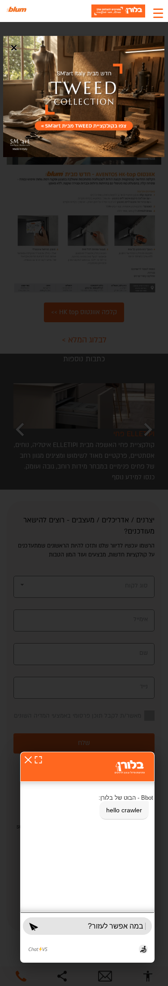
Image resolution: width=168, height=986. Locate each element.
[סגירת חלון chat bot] (28, 759)
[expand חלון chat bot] (38, 759)
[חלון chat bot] (87, 857)
